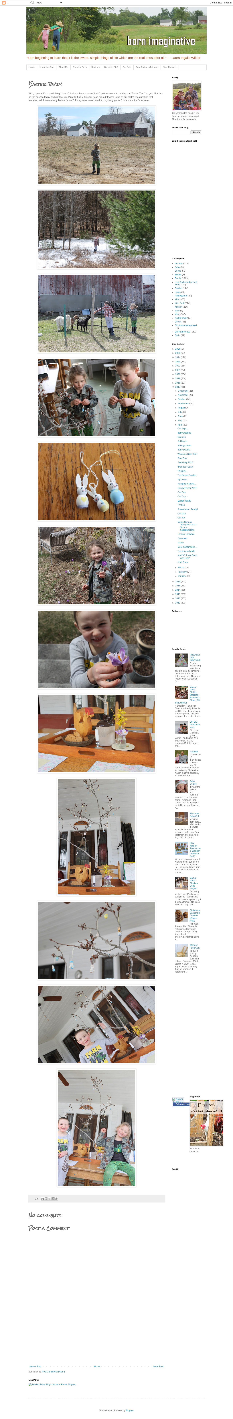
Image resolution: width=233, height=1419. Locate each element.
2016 (178, 581)
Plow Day (182, 458)
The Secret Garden (186, 475)
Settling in (182, 441)
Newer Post (35, 1366)
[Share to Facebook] (53, 1198)
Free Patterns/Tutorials (147, 67)
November (183, 395)
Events (178, 274)
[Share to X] (49, 1198)
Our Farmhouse (182, 331)
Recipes (95, 67)
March (181, 567)
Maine (180, 542)
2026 (178, 349)
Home (32, 67)
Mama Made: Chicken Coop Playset (194, 883)
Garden (178, 288)
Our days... (182, 428)
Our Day (181, 492)
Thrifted (181, 505)
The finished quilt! (186, 551)
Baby (177, 267)
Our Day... (182, 496)
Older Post (158, 1366)
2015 (178, 585)
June (180, 416)
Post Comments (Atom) (53, 1371)
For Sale (127, 67)
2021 (178, 370)
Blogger (130, 1410)
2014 (178, 590)
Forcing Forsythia (186, 534)
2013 (178, 594)
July (180, 412)
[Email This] (42, 1198)
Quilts (177, 335)
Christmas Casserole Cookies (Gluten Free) (195, 915)
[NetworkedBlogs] (177, 1102)
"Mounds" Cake (185, 467)
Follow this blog (182, 1104)
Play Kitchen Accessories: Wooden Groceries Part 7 (195, 849)
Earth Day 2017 (185, 462)
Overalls (181, 437)
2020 (178, 374)
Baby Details (183, 449)
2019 (178, 378)
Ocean (178, 321)
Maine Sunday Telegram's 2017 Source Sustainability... (187, 526)
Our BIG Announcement (195, 724)
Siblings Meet (184, 445)
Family (178, 278)
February (182, 572)
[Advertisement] (96, 1338)
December (183, 391)
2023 (178, 361)
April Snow (182, 562)
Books (178, 271)
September (183, 403)
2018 (178, 383)
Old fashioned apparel (186, 325)
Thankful (194, 751)
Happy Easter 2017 (187, 488)
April (180, 425)
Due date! (182, 538)
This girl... (182, 471)
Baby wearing (184, 433)
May (180, 420)
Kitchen (178, 307)
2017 (178, 387)
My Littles (182, 479)
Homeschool (181, 295)
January (182, 576)
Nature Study (181, 318)
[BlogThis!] (46, 1198)
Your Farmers (169, 67)
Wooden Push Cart (195, 946)
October (182, 399)
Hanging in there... (186, 483)
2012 (178, 598)
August (181, 407)
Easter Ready (184, 501)
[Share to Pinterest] (56, 1198)
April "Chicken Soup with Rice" (187, 556)
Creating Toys (80, 67)
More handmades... (187, 547)
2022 (178, 365)
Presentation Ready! (187, 509)
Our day (181, 517)
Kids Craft (179, 303)
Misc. (177, 314)
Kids (177, 299)
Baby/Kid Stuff (111, 67)
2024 (178, 357)
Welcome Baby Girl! (187, 454)
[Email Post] (36, 1198)
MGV (177, 310)
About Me (63, 67)
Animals (179, 263)
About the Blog (47, 67)
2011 (178, 603)
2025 (178, 353)
